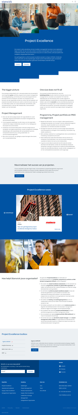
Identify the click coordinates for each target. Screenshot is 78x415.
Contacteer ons (19, 175)
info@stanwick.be (66, 395)
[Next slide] (69, 214)
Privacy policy (10, 407)
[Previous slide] (8, 213)
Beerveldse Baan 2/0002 (65, 385)
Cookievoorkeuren (25, 407)
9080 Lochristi (62, 388)
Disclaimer (18, 407)
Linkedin (63, 366)
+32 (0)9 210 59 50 (66, 391)
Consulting (26, 64)
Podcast (63, 369)
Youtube (63, 372)
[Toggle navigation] (75, 2)
